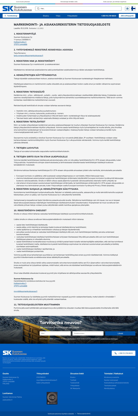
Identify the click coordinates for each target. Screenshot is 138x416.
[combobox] (78, 8)
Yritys (58, 16)
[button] (127, 8)
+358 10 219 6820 (125, 353)
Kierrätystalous (109, 388)
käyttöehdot (71, 339)
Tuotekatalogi (12, 16)
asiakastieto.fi (7, 400)
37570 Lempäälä (20, 44)
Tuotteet (73, 380)
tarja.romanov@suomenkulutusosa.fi (28, 55)
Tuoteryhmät (74, 383)
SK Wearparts (75, 388)
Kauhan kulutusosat (111, 380)
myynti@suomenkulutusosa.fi (25, 291)
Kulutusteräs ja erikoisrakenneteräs (116, 383)
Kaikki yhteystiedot (43, 383)
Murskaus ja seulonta (111, 377)
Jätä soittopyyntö (127, 16)
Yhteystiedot (72, 16)
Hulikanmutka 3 (20, 42)
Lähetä (120, 333)
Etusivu (46, 16)
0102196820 (40, 377)
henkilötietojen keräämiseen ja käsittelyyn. (104, 339)
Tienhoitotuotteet (110, 385)
